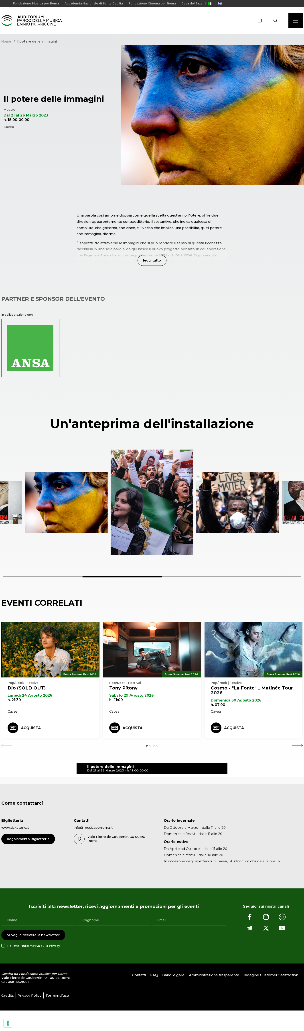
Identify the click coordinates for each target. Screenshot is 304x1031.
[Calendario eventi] (261, 20)
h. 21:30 (14, 700)
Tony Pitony (123, 688)
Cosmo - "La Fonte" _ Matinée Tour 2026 (252, 690)
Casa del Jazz (192, 3)
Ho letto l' (33, 945)
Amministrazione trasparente (214, 975)
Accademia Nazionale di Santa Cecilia (94, 3)
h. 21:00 (116, 700)
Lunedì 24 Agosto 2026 (30, 695)
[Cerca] (276, 20)
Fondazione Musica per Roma (36, 3)
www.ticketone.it (15, 828)
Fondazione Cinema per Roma (152, 3)
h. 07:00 (218, 705)
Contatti (139, 975)
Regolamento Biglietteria (28, 839)
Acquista (31, 728)
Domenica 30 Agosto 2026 (236, 700)
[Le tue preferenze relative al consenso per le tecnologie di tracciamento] (8, 1023)
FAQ (154, 975)
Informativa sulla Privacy (41, 945)
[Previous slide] (6, 745)
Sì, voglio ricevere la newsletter (33, 935)
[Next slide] (297, 745)
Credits (7, 995)
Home (6, 41)
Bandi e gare (173, 975)
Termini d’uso (57, 995)
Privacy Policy (30, 995)
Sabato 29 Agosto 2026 (131, 695)
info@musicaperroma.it (93, 828)
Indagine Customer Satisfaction (271, 975)
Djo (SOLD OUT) (27, 688)
